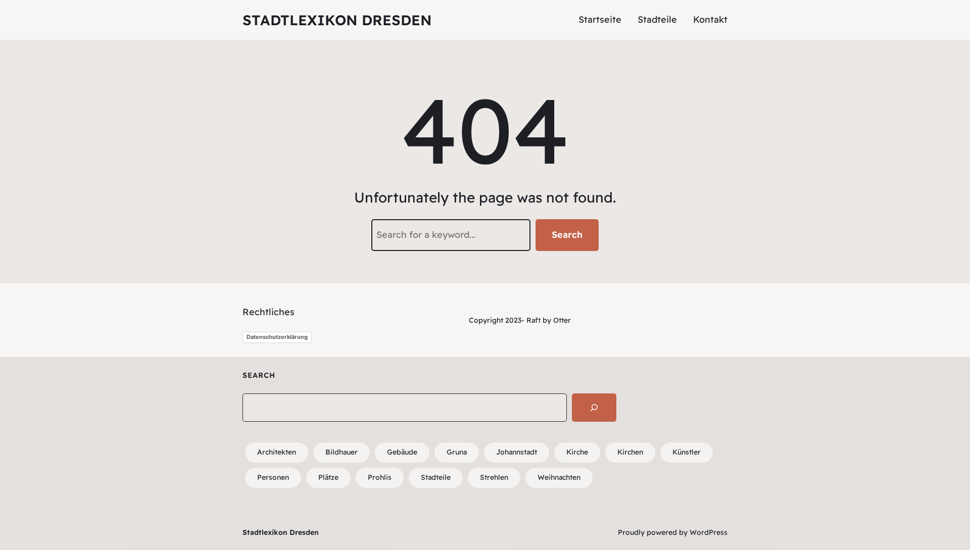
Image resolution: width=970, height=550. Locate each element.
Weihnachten (559, 477)
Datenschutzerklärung (277, 336)
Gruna (457, 452)
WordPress (709, 532)
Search (567, 234)
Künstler (686, 452)
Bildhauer (341, 452)
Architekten (276, 452)
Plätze (328, 477)
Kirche (577, 452)
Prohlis (380, 477)
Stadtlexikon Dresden (337, 20)
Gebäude (402, 452)
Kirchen (630, 452)
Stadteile (436, 477)
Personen (273, 477)
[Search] (594, 407)
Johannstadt (516, 452)
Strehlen (494, 477)
